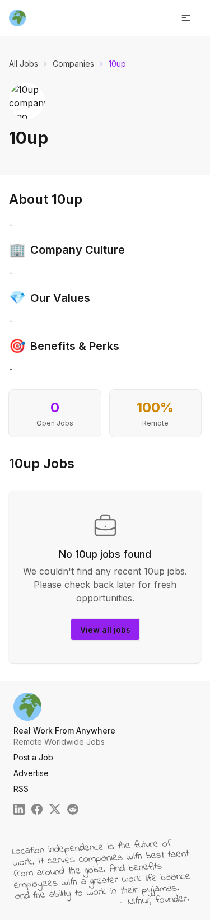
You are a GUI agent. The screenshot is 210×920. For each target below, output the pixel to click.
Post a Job (33, 757)
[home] (17, 18)
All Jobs (23, 63)
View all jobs (105, 629)
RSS (21, 788)
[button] (186, 18)
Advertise (31, 773)
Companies (73, 63)
